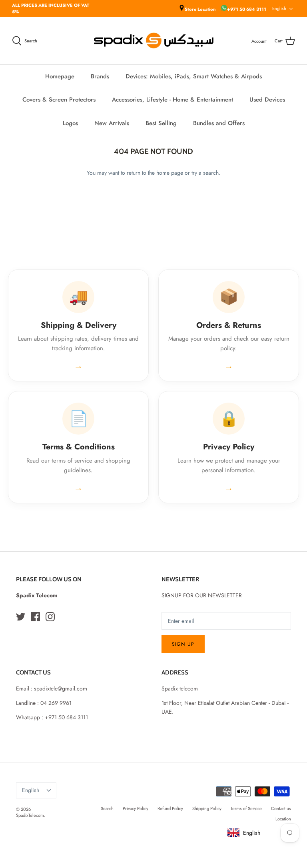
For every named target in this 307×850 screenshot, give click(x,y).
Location (283, 819)
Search (107, 808)
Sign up (183, 644)
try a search (205, 173)
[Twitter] (20, 616)
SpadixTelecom (30, 815)
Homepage (59, 76)
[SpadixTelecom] (154, 40)
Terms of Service (246, 808)
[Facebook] (35, 616)
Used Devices (267, 99)
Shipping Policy (206, 808)
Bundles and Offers (219, 123)
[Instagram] (50, 616)
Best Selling (161, 123)
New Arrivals (111, 123)
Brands (100, 76)
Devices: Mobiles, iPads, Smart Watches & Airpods (194, 76)
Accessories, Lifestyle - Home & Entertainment (172, 99)
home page (169, 173)
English (279, 8)
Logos (70, 123)
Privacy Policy (135, 808)
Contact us (281, 808)
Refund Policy (170, 808)
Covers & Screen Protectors (59, 99)
